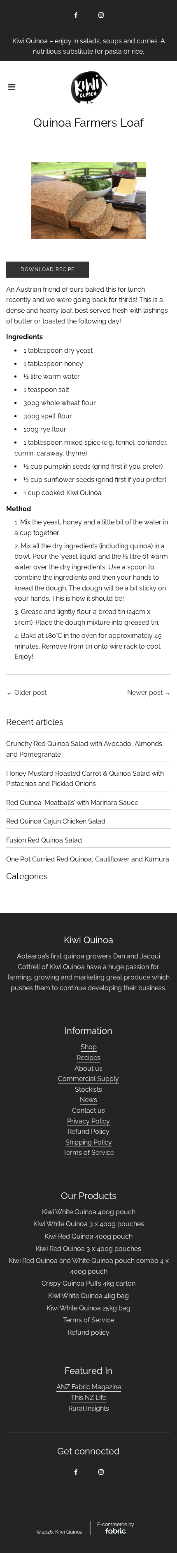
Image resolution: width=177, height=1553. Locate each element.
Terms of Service (88, 1152)
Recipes (88, 1058)
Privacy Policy (88, 1121)
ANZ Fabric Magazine (88, 1387)
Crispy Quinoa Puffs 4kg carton (88, 1283)
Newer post (145, 692)
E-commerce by (115, 1524)
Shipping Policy (88, 1142)
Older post (30, 692)
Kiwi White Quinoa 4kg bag (88, 1296)
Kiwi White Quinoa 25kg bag (88, 1308)
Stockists (88, 1089)
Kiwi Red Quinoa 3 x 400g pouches (88, 1249)
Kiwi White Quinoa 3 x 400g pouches (88, 1224)
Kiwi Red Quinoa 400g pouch (88, 1236)
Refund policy (88, 1332)
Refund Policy (88, 1131)
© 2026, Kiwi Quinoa (60, 1532)
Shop (89, 1047)
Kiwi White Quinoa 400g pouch (88, 1212)
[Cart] (164, 88)
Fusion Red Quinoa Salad (44, 840)
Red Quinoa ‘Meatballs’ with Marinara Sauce (72, 803)
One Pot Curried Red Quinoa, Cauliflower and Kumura (87, 859)
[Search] (141, 88)
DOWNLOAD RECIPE (48, 269)
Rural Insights (88, 1408)
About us (88, 1068)
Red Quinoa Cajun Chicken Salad (55, 821)
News (88, 1100)
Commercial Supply (88, 1079)
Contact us (88, 1110)
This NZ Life (88, 1398)
